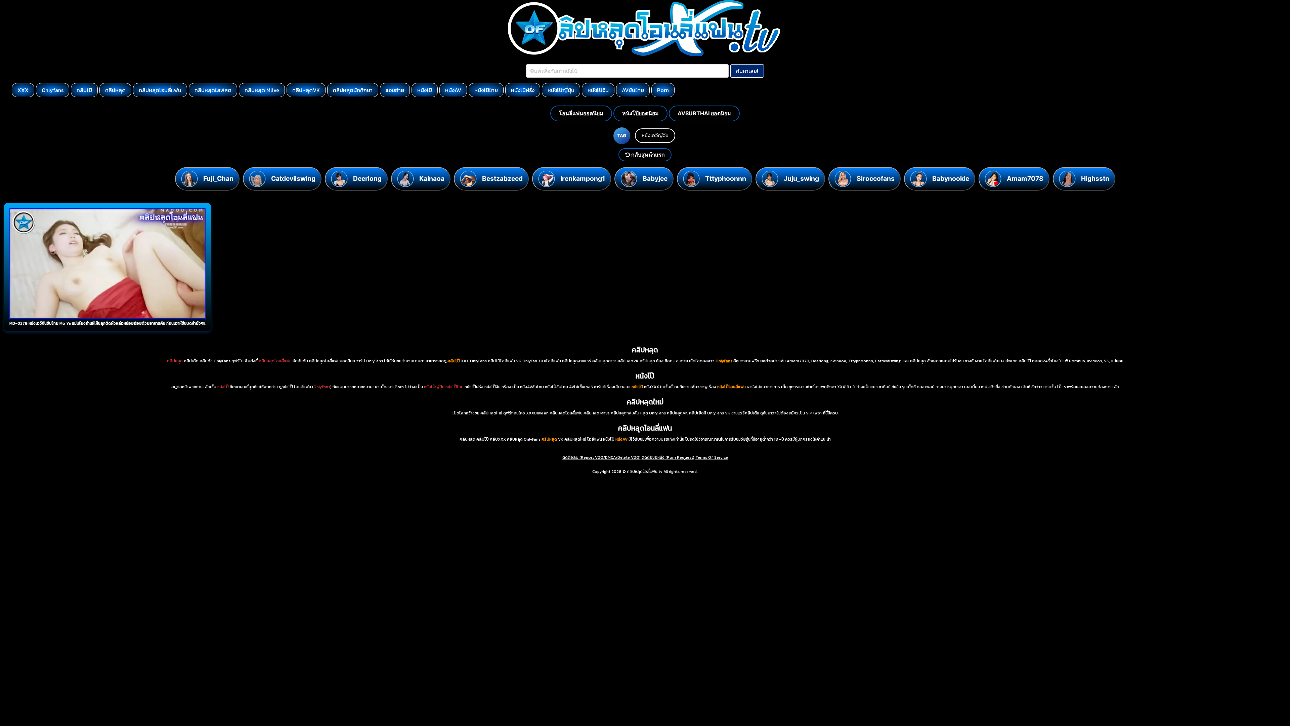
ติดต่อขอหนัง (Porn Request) (668, 457)
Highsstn (1095, 178)
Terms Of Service (711, 457)
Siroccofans (876, 178)
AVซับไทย (633, 90)
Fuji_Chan (218, 178)
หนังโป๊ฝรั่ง (522, 90)
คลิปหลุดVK (306, 90)
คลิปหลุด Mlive (262, 90)
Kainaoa (431, 178)
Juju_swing (801, 178)
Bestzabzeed (502, 178)
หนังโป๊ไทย (486, 90)
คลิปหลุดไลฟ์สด (213, 90)
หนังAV (453, 90)
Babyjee (655, 178)
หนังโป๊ (424, 90)
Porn (663, 90)
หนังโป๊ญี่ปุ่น (561, 90)
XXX (23, 90)
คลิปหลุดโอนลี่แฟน (160, 90)
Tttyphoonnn (725, 178)
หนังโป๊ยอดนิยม (640, 113)
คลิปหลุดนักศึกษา (353, 90)
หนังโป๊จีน (598, 90)
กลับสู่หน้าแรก (647, 154)
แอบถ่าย (395, 90)
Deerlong (367, 178)
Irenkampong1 (582, 178)
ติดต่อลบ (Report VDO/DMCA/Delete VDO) (601, 457)
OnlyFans (321, 387)
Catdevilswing (293, 178)
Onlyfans (52, 90)
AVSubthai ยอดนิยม (704, 113)
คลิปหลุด (115, 90)
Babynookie (950, 178)
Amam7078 (1025, 178)
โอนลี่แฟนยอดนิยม (581, 113)
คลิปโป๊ (84, 90)
